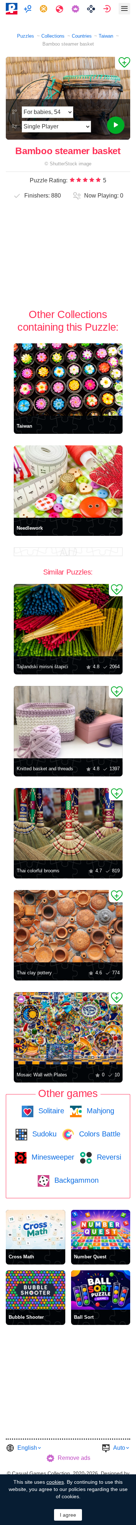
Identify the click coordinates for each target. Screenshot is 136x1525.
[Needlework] (68, 481)
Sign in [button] (108, 8)
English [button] (27, 1448)
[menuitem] (28, 8)
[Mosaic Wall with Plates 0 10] (68, 1028)
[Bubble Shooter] (35, 1290)
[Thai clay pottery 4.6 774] (68, 926)
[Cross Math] (35, 1229)
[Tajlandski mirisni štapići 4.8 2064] (68, 620)
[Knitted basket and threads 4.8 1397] (68, 722)
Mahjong (99, 1111)
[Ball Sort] (101, 1290)
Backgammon (75, 1180)
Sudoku (43, 1134)
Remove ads (74, 1458)
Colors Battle (98, 1134)
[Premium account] (76, 8)
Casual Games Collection (41, 1473)
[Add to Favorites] (122, 63)
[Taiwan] (68, 379)
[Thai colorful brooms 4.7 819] (68, 824)
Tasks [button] (44, 8)
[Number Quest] (101, 1229)
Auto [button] (119, 1448)
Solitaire (50, 1111)
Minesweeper (51, 1157)
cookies (55, 1482)
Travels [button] (60, 8)
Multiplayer (28, 8)
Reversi (108, 1157)
